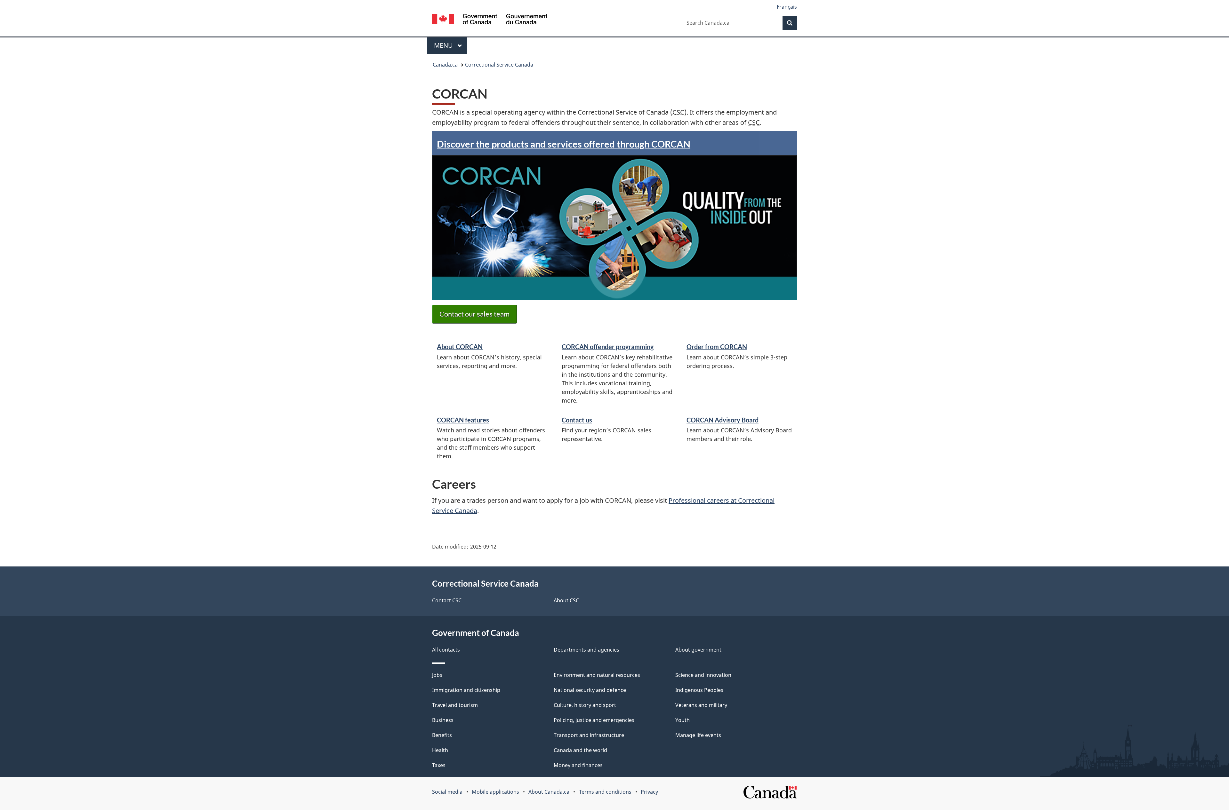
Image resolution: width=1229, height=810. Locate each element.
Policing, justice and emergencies (594, 720)
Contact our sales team (474, 313)
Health (440, 750)
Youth (682, 720)
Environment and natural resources (597, 674)
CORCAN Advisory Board (723, 420)
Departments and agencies (586, 649)
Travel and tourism (455, 705)
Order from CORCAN (717, 346)
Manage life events (698, 735)
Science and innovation (703, 674)
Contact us (577, 420)
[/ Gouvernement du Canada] (489, 20)
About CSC (566, 600)
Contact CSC (447, 600)
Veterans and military (701, 705)
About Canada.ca (548, 791)
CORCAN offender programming (608, 346)
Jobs (437, 674)
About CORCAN (460, 346)
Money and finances (578, 765)
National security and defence (590, 690)
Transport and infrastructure (589, 735)
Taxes (439, 765)
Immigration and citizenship (466, 690)
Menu (444, 45)
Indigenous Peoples (699, 690)
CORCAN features (463, 420)
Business (443, 720)
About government (698, 649)
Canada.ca (445, 64)
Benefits (442, 735)
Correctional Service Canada (499, 64)
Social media (447, 791)
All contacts (446, 649)
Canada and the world (580, 750)
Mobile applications (495, 791)
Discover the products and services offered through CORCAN (563, 143)
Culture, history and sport (585, 705)
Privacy (649, 791)
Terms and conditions (605, 791)
